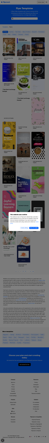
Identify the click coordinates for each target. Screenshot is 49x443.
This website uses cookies (18, 215)
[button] (2, 440)
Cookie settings (24, 228)
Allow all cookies (34, 228)
